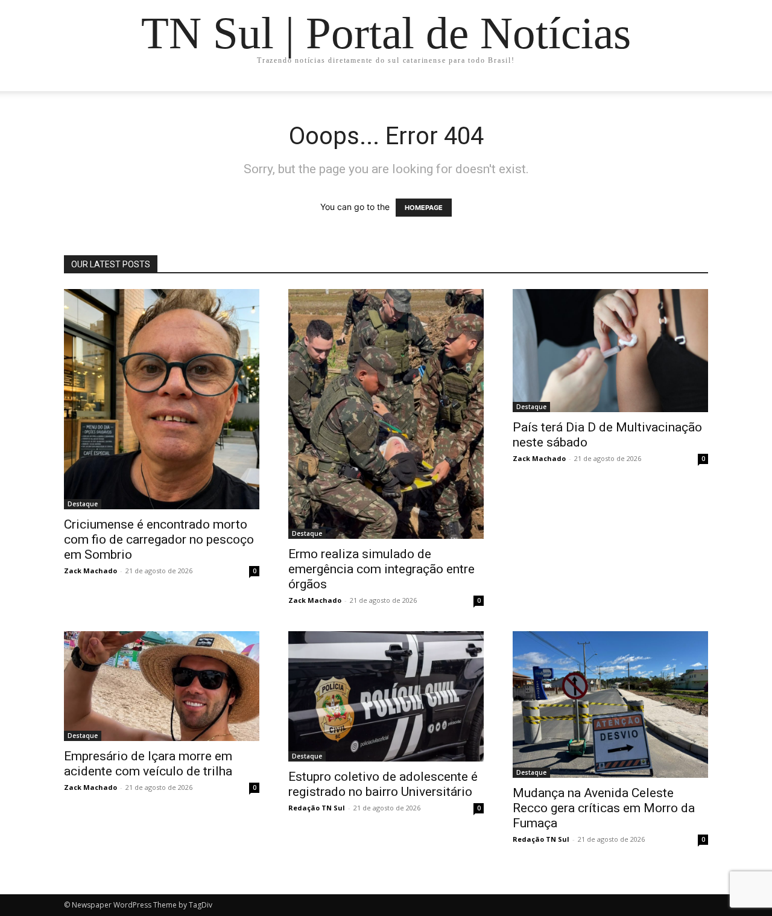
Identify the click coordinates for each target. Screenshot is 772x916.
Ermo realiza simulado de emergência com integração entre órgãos (381, 569)
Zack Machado (90, 570)
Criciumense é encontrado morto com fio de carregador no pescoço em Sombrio (159, 539)
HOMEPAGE (424, 207)
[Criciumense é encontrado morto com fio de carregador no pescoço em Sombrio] (161, 399)
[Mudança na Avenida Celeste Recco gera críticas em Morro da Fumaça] (610, 704)
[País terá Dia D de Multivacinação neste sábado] (610, 350)
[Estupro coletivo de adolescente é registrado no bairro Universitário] (386, 696)
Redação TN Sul (316, 807)
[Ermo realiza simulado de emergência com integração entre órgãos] (386, 414)
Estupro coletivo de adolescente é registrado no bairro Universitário (383, 784)
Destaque (83, 504)
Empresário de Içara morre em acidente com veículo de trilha (148, 763)
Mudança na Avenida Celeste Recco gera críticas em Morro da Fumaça (604, 808)
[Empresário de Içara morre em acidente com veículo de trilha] (161, 686)
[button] (693, 94)
